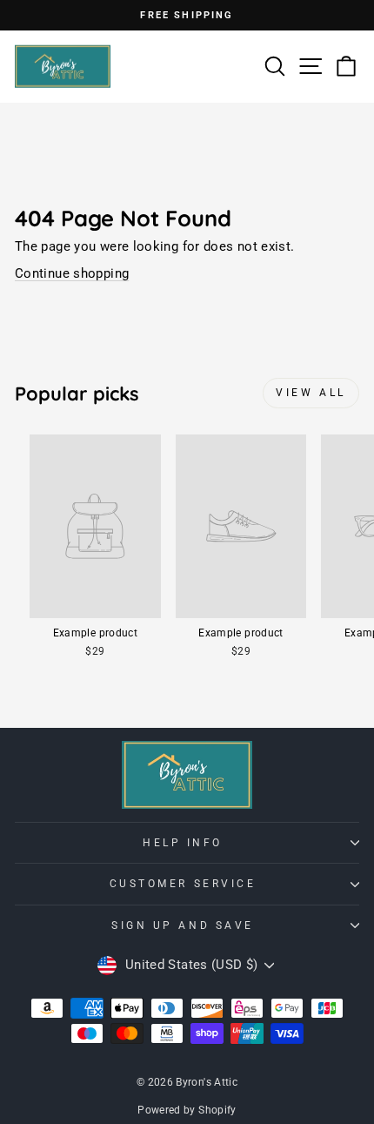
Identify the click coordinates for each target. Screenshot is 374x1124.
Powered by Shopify (187, 1110)
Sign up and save (182, 925)
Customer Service (183, 884)
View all (311, 393)
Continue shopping (72, 273)
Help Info (183, 843)
